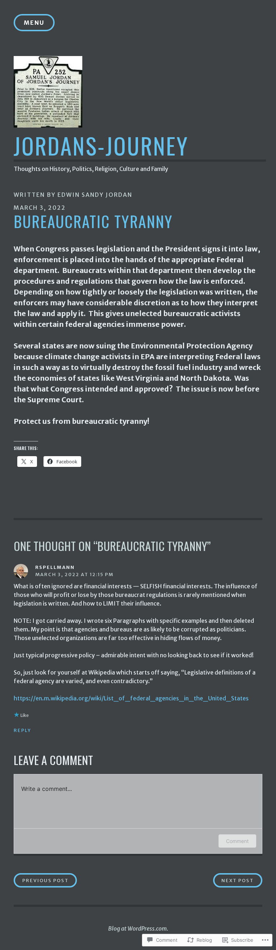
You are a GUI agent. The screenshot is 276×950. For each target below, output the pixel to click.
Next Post (233, 880)
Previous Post (41, 880)
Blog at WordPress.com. (138, 928)
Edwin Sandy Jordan (95, 194)
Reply (22, 730)
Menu (34, 22)
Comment (237, 841)
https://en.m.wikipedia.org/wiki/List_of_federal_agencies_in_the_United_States (131, 698)
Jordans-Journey (101, 145)
